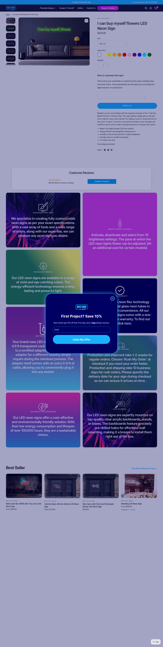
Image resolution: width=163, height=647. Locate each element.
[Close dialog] (112, 298)
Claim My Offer (81, 339)
